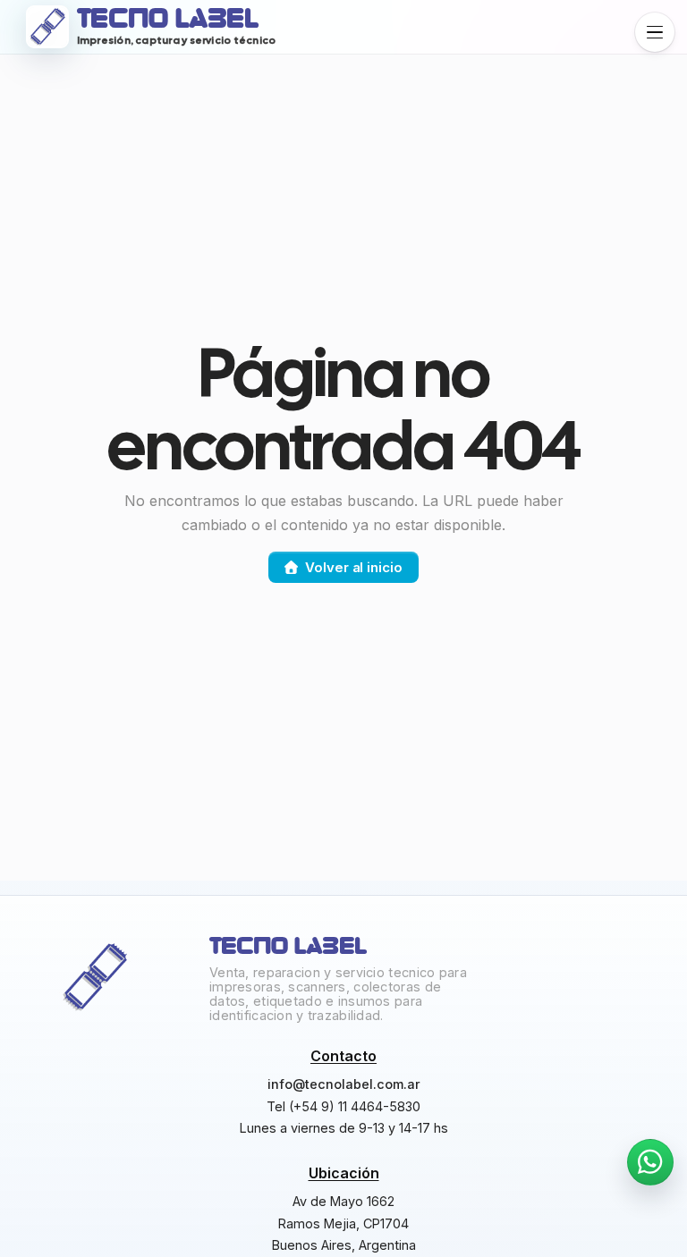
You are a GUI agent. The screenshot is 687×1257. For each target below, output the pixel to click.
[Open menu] (654, 32)
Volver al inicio (353, 567)
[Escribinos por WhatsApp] (650, 1162)
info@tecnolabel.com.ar (343, 1084)
